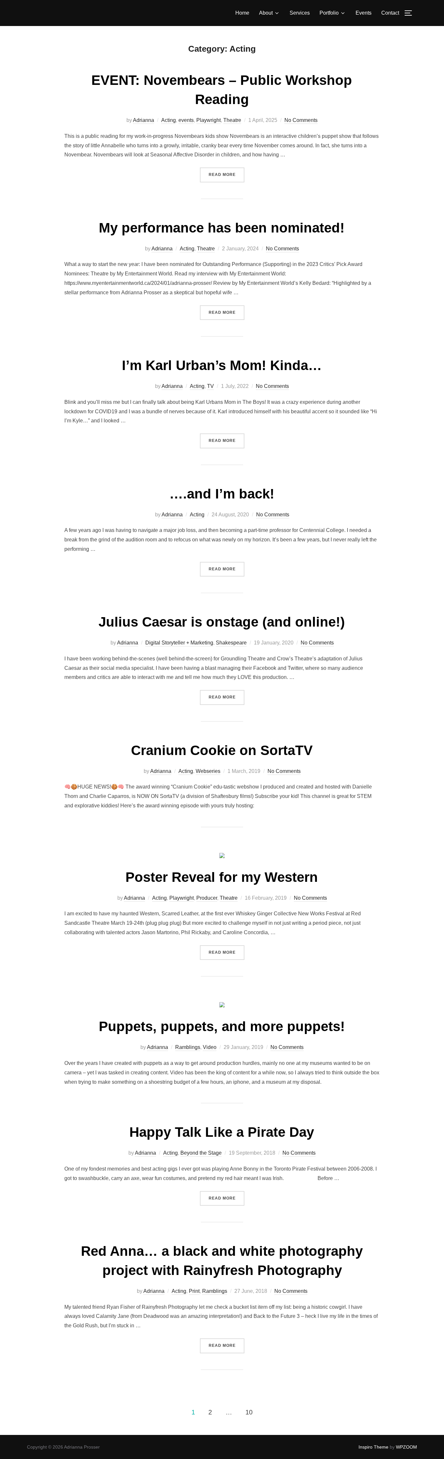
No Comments (301, 120)
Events (364, 13)
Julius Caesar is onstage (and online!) (221, 622)
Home (242, 13)
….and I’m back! (221, 493)
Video (209, 1047)
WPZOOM (406, 1447)
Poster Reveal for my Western (221, 877)
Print (194, 1291)
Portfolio (329, 13)
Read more (226, 174)
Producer (206, 898)
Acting (168, 120)
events (186, 120)
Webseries (208, 771)
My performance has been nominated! (222, 227)
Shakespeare (231, 642)
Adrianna (143, 120)
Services (300, 13)
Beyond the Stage (201, 1153)
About (266, 13)
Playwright (208, 120)
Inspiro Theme (373, 1447)
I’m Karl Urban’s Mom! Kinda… (222, 365)
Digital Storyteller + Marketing (179, 642)
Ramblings (187, 1047)
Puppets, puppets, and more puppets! (222, 1026)
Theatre (232, 120)
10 (249, 1412)
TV (210, 386)
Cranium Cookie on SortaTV (222, 750)
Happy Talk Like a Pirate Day (221, 1132)
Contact (390, 13)
